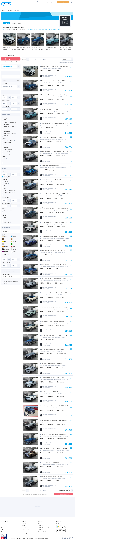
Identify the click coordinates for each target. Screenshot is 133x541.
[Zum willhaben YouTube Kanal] (68, 538)
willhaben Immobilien (42, 525)
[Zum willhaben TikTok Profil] (65, 538)
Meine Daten (22, 531)
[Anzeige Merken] (71, 67)
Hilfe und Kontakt (23, 523)
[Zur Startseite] (6, 4)
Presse (2, 525)
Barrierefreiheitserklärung (25, 529)
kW (9, 177)
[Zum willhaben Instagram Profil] (63, 538)
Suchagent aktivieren (65, 494)
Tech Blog (3, 531)
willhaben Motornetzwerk (43, 527)
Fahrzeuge (6, 23)
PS (4, 177)
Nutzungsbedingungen (24, 527)
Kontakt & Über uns (17, 23)
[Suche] (18, 86)
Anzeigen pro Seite (63, 490)
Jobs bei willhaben (5, 523)
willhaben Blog (4, 529)
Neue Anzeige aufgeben (63, 1)
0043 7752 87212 (55, 29)
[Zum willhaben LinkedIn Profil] (70, 538)
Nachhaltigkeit (4, 527)
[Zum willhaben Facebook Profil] (72, 538)
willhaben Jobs (41, 529)
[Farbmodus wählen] (71, 2)
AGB (17, 538)
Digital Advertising (42, 523)
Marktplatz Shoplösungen (43, 531)
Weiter (44, 59)
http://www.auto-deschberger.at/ (38, 29)
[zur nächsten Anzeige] (72, 41)
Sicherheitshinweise (24, 525)
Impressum (31, 538)
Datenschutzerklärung (24, 533)
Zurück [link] (24, 59)
